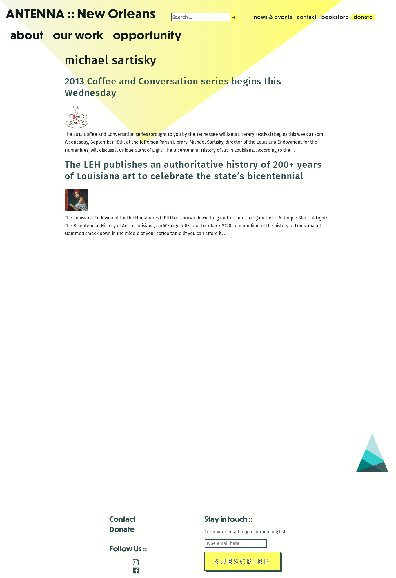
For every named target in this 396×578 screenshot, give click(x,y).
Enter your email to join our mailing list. (245, 531)
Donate (122, 528)
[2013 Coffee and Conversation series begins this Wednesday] (76, 126)
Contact (122, 518)
